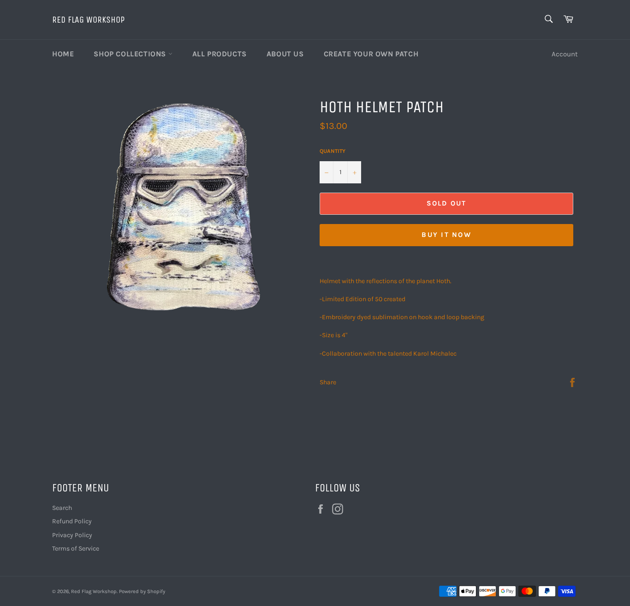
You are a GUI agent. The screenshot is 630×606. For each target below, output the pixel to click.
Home (63, 53)
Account (565, 54)
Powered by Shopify (142, 591)
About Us (285, 53)
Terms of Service (75, 548)
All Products (219, 53)
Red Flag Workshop (88, 19)
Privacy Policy (72, 535)
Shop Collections (131, 53)
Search (62, 508)
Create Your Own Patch (371, 53)
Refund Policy (72, 521)
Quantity (332, 151)
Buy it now (446, 234)
